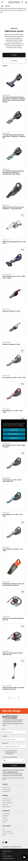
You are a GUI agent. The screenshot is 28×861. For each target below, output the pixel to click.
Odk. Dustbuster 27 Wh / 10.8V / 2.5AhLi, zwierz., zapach (13, 277)
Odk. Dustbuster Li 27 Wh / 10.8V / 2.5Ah (13, 377)
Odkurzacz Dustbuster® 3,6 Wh (11, 344)
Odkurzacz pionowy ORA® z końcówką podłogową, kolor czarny (13, 688)
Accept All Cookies (14, 438)
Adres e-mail (5, 743)
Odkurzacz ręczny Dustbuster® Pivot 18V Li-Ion (14, 242)
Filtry (15, 55)
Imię (3, 729)
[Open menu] (2, 2)
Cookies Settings (14, 430)
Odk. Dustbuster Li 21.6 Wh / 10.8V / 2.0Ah (12, 515)
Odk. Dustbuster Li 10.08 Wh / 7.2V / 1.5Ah (12, 549)
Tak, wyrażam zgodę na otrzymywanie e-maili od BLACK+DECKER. (11, 752)
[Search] (22, 2)
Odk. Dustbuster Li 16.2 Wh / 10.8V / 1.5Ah (12, 411)
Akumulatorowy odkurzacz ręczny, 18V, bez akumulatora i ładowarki (13, 584)
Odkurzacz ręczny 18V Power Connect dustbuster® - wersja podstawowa (13, 207)
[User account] (26, 2)
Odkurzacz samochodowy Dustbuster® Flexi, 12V (13, 619)
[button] (2, 842)
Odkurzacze (7, 6)
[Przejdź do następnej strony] (18, 697)
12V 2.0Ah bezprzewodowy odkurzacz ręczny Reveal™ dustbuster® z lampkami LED (13, 136)
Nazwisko (4, 736)
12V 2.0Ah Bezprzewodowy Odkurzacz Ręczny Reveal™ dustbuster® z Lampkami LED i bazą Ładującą (13, 172)
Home (2, 6)
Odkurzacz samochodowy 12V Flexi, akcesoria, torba (12, 653)
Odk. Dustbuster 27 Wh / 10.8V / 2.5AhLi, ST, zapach (13, 446)
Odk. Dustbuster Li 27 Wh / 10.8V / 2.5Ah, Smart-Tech (12, 480)
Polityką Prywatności (12, 771)
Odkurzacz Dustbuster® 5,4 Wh (11, 311)
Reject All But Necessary (14, 434)
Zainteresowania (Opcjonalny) (9, 757)
